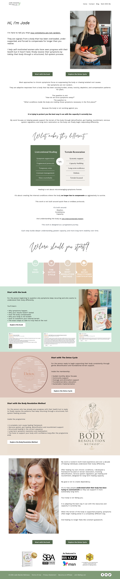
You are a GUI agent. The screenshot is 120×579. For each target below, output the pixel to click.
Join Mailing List (80, 575)
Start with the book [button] (42, 74)
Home (85, 4)
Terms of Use (36, 575)
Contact (92, 4)
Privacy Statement (49, 575)
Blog (97, 4)
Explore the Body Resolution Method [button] (24, 442)
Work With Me (106, 4)
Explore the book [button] (16, 325)
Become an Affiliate (65, 575)
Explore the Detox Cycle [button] (77, 74)
